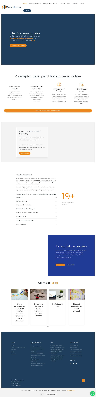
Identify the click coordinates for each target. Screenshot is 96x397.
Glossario (75, 3)
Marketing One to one (76, 353)
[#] (83, 380)
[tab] (47, 326)
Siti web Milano (74, 347)
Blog (68, 3)
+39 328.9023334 (70, 265)
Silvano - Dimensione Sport (25, 220)
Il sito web (33, 351)
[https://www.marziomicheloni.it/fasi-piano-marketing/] (76, 294)
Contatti (82, 3)
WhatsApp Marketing (35, 3)
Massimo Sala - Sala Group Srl (25, 209)
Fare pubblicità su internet (50, 3)
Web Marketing (74, 345)
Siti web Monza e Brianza (76, 349)
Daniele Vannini (21, 216)
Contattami (60, 265)
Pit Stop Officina (21, 201)
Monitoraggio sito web (37, 365)
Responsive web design (76, 356)
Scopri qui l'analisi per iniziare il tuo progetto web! (48, 110)
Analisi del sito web (36, 347)
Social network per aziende (38, 363)
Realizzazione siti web (75, 351)
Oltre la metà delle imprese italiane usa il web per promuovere (57, 351)
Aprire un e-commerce (37, 353)
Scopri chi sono (25, 153)
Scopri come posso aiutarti (18, 45)
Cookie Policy (70, 390)
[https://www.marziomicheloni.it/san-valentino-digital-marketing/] (38, 294)
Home (24, 3)
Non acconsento (51, 394)
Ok (42, 394)
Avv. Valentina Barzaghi (23, 205)
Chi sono (62, 3)
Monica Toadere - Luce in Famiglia (27, 212)
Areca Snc (19, 197)
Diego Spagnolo (21, 224)
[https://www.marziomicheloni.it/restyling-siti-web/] (57, 294)
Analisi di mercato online (37, 349)
